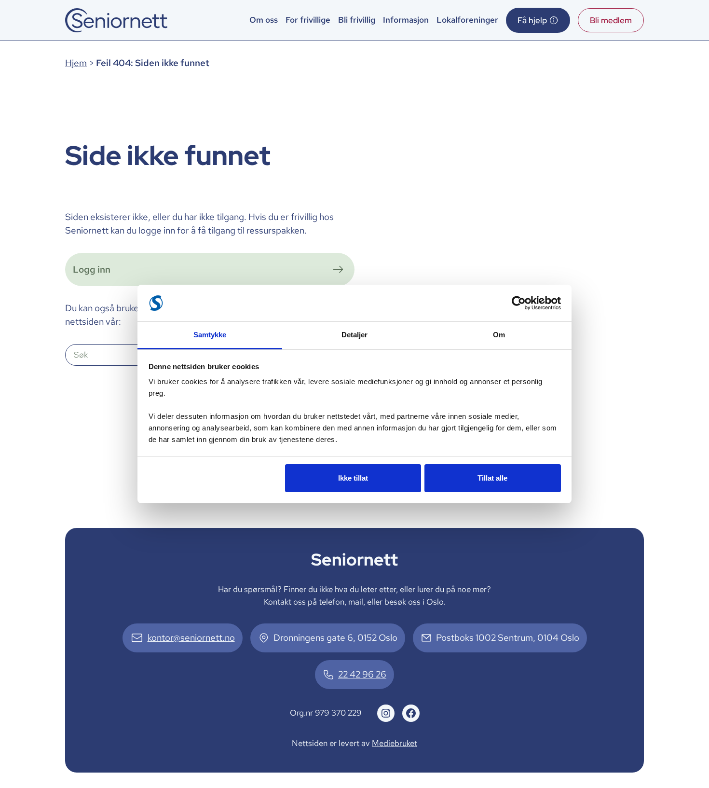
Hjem (76, 63)
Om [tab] (499, 335)
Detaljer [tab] (354, 335)
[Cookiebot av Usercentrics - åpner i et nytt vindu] (519, 303)
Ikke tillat (353, 478)
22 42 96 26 (362, 674)
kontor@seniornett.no (191, 638)
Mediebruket (394, 743)
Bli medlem (611, 20)
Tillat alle (492, 478)
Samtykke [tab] (210, 335)
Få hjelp (532, 20)
